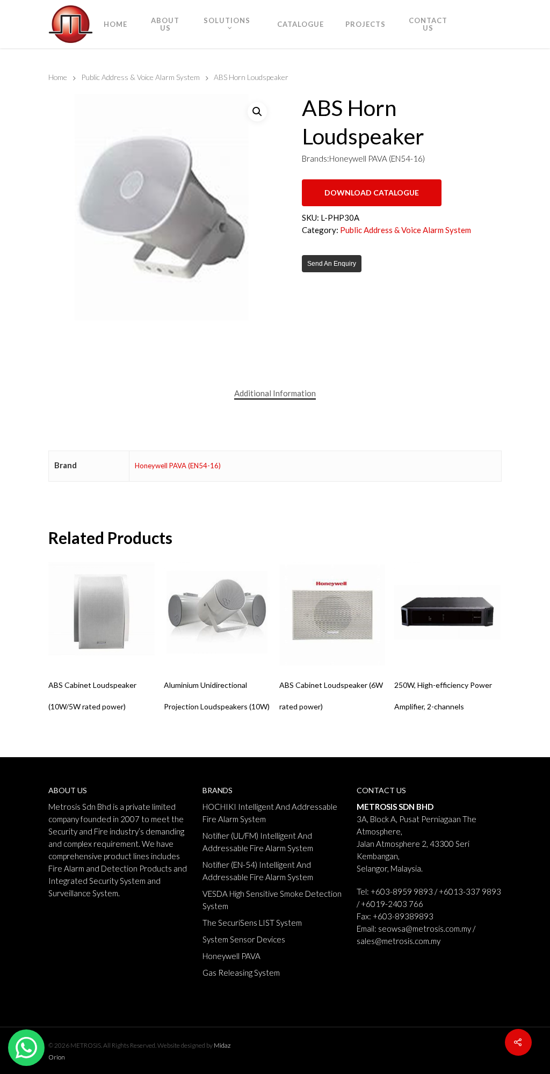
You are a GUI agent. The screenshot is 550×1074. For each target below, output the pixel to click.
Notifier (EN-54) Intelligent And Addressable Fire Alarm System (257, 871)
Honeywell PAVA (231, 956)
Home (115, 24)
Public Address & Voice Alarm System (140, 77)
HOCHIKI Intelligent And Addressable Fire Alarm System (269, 813)
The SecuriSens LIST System (252, 922)
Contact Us (428, 24)
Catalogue (300, 24)
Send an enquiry (331, 263)
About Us (165, 24)
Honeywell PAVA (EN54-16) (178, 465)
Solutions (227, 21)
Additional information (275, 393)
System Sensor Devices (243, 939)
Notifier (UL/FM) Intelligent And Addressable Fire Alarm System (257, 842)
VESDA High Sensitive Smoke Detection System (272, 900)
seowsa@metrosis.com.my (424, 928)
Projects (365, 24)
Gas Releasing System (241, 972)
